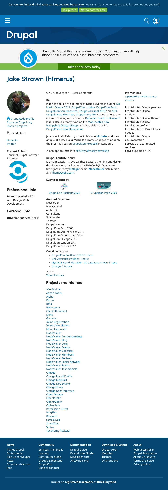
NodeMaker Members (60, 354)
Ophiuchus (53, 405)
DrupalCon (45, 464)
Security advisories (18, 464)
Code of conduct (49, 468)
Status (50, 427)
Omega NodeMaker (58, 383)
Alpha (49, 296)
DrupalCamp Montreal (60, 114)
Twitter (11, 144)
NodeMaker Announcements (64, 336)
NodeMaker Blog (56, 340)
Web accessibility (143, 449)
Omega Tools (54, 387)
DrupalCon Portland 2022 (64, 193)
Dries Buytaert (106, 482)
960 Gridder (53, 289)
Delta (49, 314)
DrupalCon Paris (106, 107)
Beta (49, 304)
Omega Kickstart (56, 380)
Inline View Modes (57, 325)
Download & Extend (114, 444)
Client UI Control (56, 311)
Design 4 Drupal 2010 (92, 111)
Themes (107, 457)
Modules (107, 453)
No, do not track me (93, 10)
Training (55, 449)
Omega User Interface (60, 391)
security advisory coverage (92, 151)
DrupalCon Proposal (85, 143)
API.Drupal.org (79, 460)
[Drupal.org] (51, 35)
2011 (114, 111)
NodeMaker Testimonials (61, 369)
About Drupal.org (144, 457)
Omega (56, 266)
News (10, 444)
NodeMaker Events (58, 347)
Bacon (50, 300)
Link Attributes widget (65, 259)
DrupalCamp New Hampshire (64, 129)
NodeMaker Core (57, 343)
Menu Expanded (56, 329)
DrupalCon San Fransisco (61, 111)
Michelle (101, 136)
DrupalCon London (83, 107)
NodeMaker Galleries (59, 351)
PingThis (51, 412)
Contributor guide (50, 457)
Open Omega (54, 394)
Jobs (9, 468)
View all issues (55, 275)
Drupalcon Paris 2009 (103, 193)
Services (44, 449)
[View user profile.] (18, 102)
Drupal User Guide (81, 453)
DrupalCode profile (22, 118)
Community (46, 444)
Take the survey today (84, 67)
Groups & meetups (50, 460)
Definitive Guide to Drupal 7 (102, 118)
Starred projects (17, 126)
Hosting (43, 453)
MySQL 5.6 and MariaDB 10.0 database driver (79, 262)
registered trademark (79, 482)
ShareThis (52, 423)
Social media (14, 453)
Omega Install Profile (59, 376)
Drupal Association (145, 453)
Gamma (51, 318)
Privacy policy (141, 464)
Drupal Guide (78, 449)
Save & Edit (53, 419)
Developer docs (80, 457)
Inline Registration (57, 322)
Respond (51, 416)
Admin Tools (54, 293)
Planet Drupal (15, 449)
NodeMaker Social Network (63, 362)
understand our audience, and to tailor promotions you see (121, 4)
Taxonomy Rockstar (58, 430)
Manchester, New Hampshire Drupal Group (77, 123)
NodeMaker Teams (58, 365)
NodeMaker (53, 333)
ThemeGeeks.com (63, 172)
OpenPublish (54, 401)
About (137, 444)
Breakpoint (53, 307)
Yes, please (69, 10)
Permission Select (57, 409)
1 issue (88, 255)
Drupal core (109, 449)
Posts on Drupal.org (19, 122)
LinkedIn (12, 140)
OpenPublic (53, 398)
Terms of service (143, 460)
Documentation (80, 444)
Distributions (110, 460)
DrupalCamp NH (85, 114)
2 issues (67, 266)
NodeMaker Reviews (59, 358)
